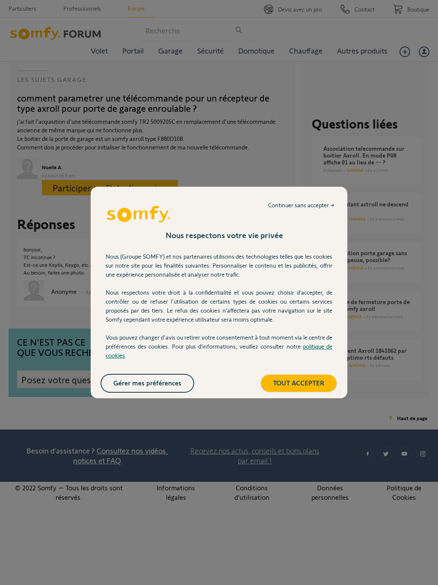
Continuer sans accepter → (301, 205)
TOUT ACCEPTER (299, 383)
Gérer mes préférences (147, 383)
